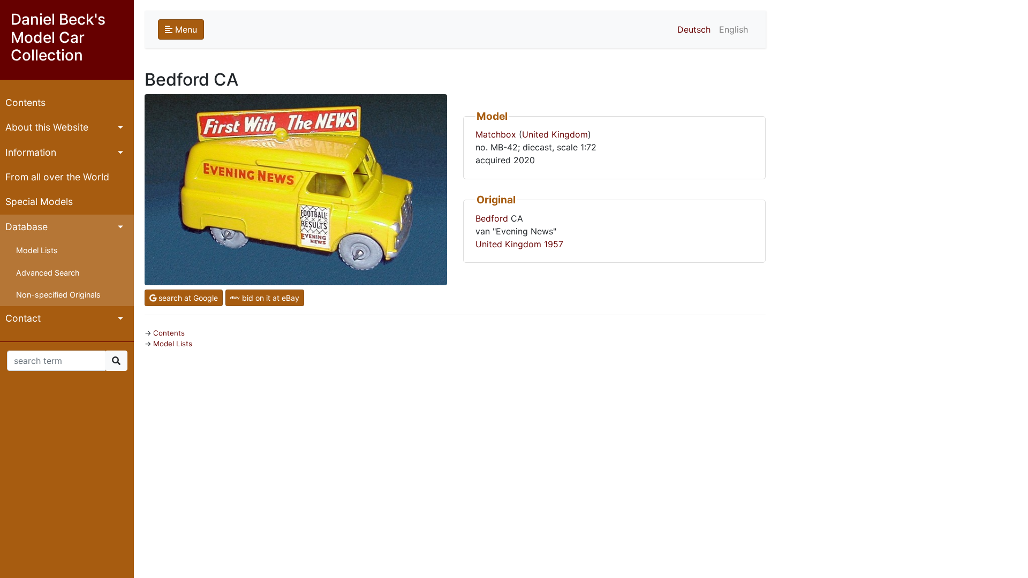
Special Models (39, 201)
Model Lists (37, 250)
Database (26, 226)
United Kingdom (555, 134)
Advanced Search (48, 272)
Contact (23, 318)
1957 (553, 244)
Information (30, 152)
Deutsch (693, 29)
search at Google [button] (187, 297)
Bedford (491, 218)
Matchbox (495, 134)
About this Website (46, 127)
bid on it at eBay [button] (269, 297)
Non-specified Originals (58, 294)
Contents (25, 102)
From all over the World (57, 176)
